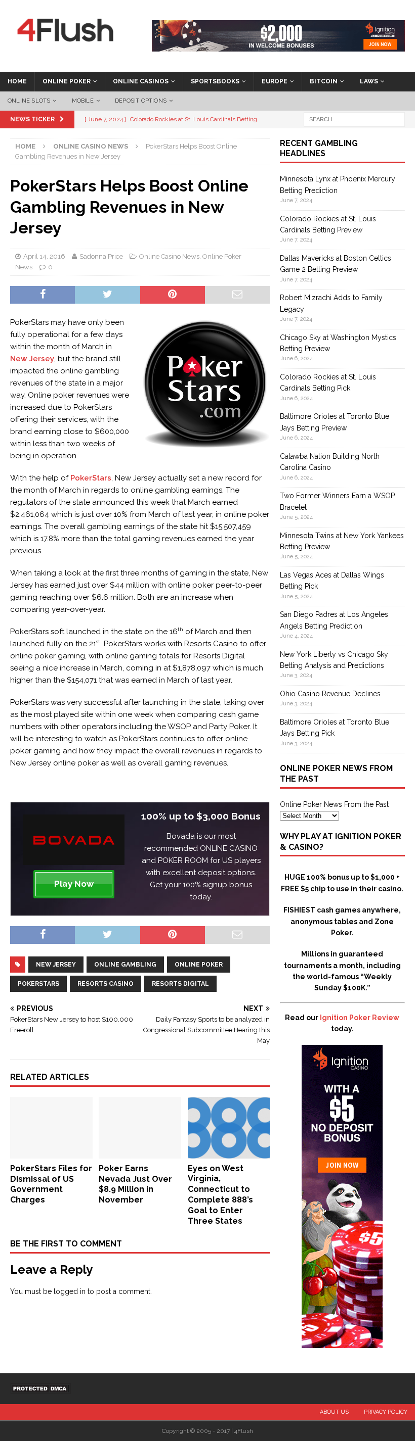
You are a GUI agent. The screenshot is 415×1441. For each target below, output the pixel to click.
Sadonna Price (101, 256)
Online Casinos (141, 81)
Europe (274, 81)
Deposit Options (141, 101)
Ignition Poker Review (359, 1018)
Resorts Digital (180, 983)
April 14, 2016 (44, 256)
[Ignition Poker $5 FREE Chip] (342, 1342)
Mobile (83, 101)
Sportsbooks (215, 81)
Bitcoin (324, 81)
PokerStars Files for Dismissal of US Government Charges (51, 1184)
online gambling (125, 964)
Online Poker (67, 81)
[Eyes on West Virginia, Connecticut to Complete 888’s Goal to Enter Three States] (229, 1152)
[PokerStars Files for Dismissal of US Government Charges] (51, 1152)
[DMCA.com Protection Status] (40, 1388)
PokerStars (90, 478)
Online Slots (29, 101)
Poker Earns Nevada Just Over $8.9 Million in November (135, 1184)
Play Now (74, 884)
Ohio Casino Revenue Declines (330, 694)
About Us (334, 1412)
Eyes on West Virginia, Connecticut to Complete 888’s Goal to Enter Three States (220, 1195)
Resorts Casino (105, 983)
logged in (70, 1291)
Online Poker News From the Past (334, 804)
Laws (369, 81)
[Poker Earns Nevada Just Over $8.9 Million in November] (140, 1152)
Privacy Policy (385, 1412)
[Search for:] (354, 119)
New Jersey (32, 358)
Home (17, 81)
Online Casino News (169, 256)
